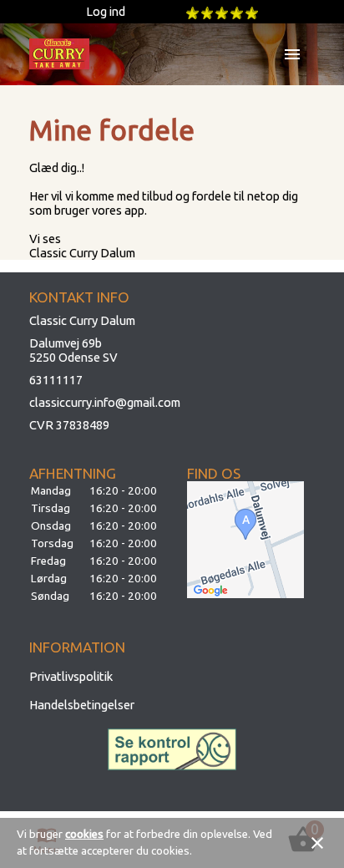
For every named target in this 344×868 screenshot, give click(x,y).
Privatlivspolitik (71, 676)
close (317, 843)
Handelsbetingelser (81, 705)
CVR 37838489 (69, 425)
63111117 (56, 380)
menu (292, 54)
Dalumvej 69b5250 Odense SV (73, 350)
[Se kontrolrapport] (172, 749)
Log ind (105, 11)
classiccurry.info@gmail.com (104, 402)
